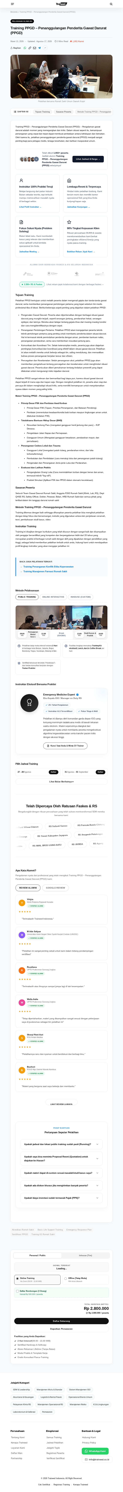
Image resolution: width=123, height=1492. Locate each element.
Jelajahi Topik (53, 1448)
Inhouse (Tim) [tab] (85, 1255)
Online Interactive (53, 597)
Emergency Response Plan (79, 1230)
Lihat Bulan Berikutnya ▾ (61, 782)
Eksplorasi (52, 1430)
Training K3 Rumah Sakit (43, 1234)
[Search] (110, 4)
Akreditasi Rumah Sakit (23, 1230)
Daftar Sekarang (61, 1321)
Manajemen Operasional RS (50, 1404)
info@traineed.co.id (99, 1459)
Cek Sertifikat (44, 1484)
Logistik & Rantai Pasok (51, 1397)
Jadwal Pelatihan (54, 1442)
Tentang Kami (17, 1437)
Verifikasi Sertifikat (55, 1458)
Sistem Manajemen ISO (79, 1389)
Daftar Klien (16, 1453)
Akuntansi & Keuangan (23, 1397)
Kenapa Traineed (19, 1442)
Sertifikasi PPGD (20, 1234)
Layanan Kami (18, 1448)
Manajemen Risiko (78, 1404)
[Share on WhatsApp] (25, 47)
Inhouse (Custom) (81, 597)
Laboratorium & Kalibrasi (24, 1412)
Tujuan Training (42, 112)
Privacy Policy (89, 1442)
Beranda (14, 12)
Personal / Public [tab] (38, 1255)
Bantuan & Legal (91, 1430)
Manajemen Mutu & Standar (49, 1389)
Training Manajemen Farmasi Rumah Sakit (45, 571)
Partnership (16, 1458)
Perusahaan (17, 1430)
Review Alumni (28, 888)
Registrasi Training (62, 1484)
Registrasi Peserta (55, 1453)
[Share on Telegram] (39, 47)
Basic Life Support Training (50, 1230)
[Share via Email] (34, 47)
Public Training (27, 597)
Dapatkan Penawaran (61, 1329)
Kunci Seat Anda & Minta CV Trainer (67, 746)
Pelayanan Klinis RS (22, 21)
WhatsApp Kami (97, 1451)
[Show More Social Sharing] (45, 47)
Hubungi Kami (89, 1437)
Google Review (55, 888)
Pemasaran (47, 1412)
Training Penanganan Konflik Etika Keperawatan (48, 566)
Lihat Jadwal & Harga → (88, 159)
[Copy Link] (29, 47)
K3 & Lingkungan (101, 1404)
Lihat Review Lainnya (61, 1104)
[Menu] (12, 4)
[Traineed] (61, 4)
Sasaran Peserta (63, 112)
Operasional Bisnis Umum (80, 1397)
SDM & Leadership (21, 1389)
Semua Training (54, 1437)
